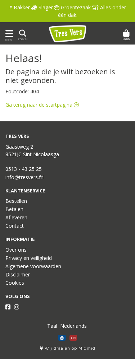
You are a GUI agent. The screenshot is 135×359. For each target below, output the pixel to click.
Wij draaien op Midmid (69, 348)
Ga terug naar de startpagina (39, 104)
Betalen (14, 209)
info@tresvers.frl (24, 177)
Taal (52, 325)
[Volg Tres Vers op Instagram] (16, 307)
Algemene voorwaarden (33, 266)
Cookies (14, 282)
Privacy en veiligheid (28, 258)
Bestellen (16, 200)
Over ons (16, 249)
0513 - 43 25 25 (23, 168)
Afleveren (16, 217)
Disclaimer (17, 274)
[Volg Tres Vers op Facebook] (7, 307)
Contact (14, 225)
